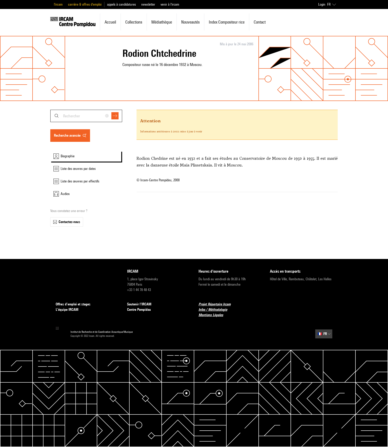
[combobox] (86, 116)
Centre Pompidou (139, 309)
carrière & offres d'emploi (84, 4)
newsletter (148, 4)
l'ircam (58, 4)
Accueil (110, 22)
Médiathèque (161, 22)
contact (260, 22)
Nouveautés (190, 22)
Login (321, 4)
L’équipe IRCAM (67, 309)
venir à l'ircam (170, 4)
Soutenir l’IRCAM (139, 304)
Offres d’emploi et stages (73, 304)
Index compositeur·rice (227, 22)
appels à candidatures (121, 4)
